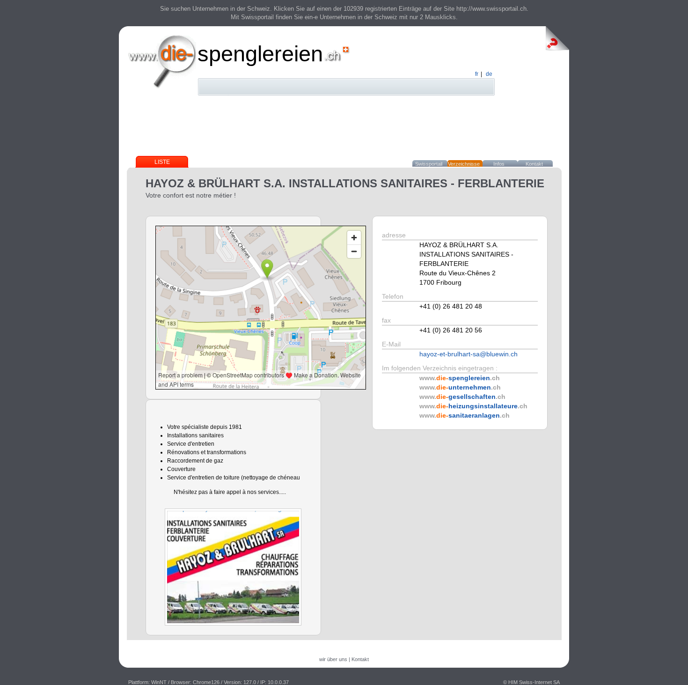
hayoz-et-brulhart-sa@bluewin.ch (468, 354)
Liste (162, 162)
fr (476, 74)
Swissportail (428, 164)
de (489, 74)
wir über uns (333, 659)
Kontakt (534, 164)
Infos (499, 164)
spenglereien (260, 53)
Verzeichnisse (464, 164)
